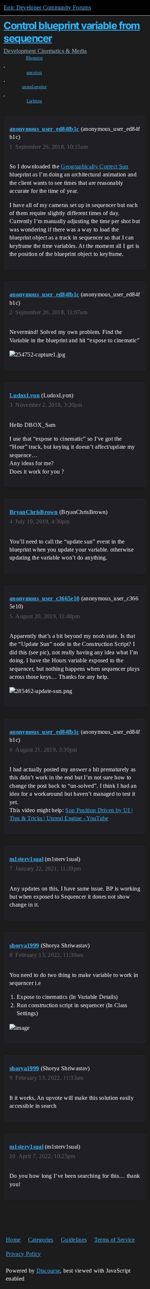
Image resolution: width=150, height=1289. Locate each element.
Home (13, 1240)
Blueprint (34, 58)
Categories (41, 1240)
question (34, 72)
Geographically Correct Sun (94, 166)
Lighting (34, 101)
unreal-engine (34, 86)
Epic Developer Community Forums (47, 7)
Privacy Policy (23, 1254)
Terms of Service (114, 1240)
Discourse (48, 1270)
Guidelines (74, 1240)
